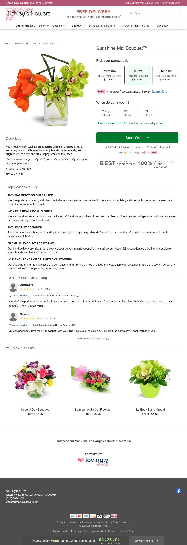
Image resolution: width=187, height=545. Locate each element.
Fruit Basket (39, 325)
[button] (177, 529)
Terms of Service (61, 531)
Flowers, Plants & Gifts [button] (136, 25)
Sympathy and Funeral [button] (102, 25)
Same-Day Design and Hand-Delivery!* (30, 3)
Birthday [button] (77, 25)
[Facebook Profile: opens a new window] (178, 490)
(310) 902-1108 (15, 498)
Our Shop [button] (163, 25)
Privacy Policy (81, 531)
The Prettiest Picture (43, 295)
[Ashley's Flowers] (32, 14)
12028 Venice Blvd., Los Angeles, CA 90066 (31, 494)
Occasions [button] (58, 25)
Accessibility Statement (103, 531)
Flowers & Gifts (22, 43)
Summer (44, 25)
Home (7, 43)
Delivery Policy (127, 531)
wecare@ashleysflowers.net (22, 502)
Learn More (159, 91)
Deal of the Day (25, 25)
